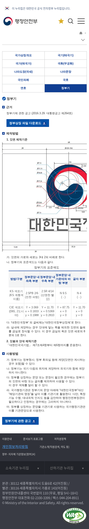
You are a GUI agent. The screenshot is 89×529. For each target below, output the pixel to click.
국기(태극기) (65, 55)
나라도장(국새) (23, 71)
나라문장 (65, 71)
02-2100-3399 (40, 497)
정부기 (65, 88)
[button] (70, 21)
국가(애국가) (23, 63)
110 (45, 493)
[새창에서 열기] (74, 516)
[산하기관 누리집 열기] (66, 467)
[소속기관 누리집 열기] (22, 467)
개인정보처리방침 (15, 446)
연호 (23, 88)
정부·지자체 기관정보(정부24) (18, 454)
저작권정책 (60, 439)
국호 (65, 79)
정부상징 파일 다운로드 (25, 123)
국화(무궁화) (65, 63)
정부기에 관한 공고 (18, 421)
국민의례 (23, 79)
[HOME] (81, 33)
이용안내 (7, 439)
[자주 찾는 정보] (61, 21)
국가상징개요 (23, 55)
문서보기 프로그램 (33, 439)
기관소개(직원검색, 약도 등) (54, 447)
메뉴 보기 (83, 40)
